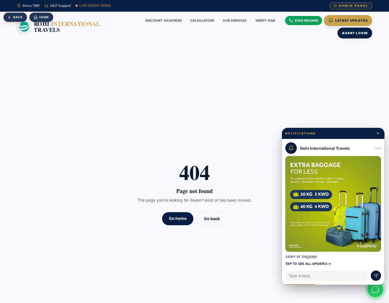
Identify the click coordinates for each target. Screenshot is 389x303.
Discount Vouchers (164, 20)
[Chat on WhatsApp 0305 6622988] (375, 289)
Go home (178, 218)
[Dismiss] (378, 133)
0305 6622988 (306, 20)
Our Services (235, 20)
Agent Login (355, 33)
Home (44, 17)
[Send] (376, 276)
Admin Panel (353, 6)
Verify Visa (265, 20)
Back (18, 17)
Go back (212, 218)
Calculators (202, 20)
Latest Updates (351, 20)
